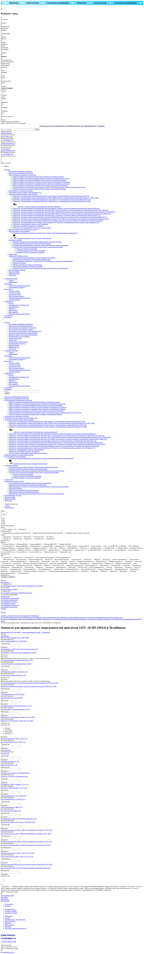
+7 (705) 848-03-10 (7, 140)
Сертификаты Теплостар (9, 607)
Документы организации (9, 600)
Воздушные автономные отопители (21, 171)
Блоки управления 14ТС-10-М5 (31, 632)
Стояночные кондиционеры (53, 3)
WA (4, 149)
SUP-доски (12, 275)
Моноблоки (9, 3)
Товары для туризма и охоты (18, 256)
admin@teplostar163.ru (8, 143)
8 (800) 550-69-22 (6, 133)
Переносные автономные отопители (21, 173)
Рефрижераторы (14, 273)
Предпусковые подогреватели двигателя (22, 175)
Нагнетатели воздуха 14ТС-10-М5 (10, 632)
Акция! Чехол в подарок (9, 589)
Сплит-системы (27, 3)
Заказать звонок (6, 131)
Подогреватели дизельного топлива (21, 191)
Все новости (5, 582)
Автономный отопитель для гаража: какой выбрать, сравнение (22, 586)
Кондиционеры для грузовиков (19, 231)
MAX (8, 149)
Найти (7, 393)
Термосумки (13, 254)
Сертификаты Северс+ (8, 603)
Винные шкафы (14, 272)
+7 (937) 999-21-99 (8, 941)
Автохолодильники (15, 240)
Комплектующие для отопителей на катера (23, 229)
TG (2, 149)
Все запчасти (46, 632)
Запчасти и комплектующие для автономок (23, 194)
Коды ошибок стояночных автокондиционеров (16, 593)
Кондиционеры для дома (17, 270)
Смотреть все (5, 596)
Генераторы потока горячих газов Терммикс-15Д (25, 192)
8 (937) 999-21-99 (6, 136)
